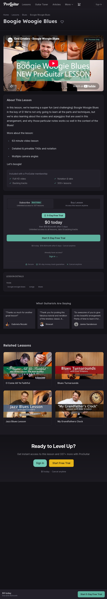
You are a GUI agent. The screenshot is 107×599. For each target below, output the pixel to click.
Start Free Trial (61, 463)
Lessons (26, 4)
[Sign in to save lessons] (62, 21)
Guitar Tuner (41, 4)
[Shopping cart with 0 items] (79, 4)
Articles (57, 4)
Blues (24, 15)
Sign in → (53, 256)
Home (6, 15)
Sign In (99, 4)
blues (40, 287)
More (68, 4)
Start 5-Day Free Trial (53, 238)
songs (31, 287)
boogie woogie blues (16, 287)
